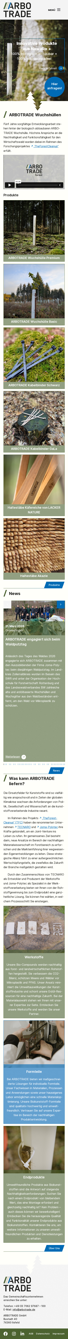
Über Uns (54, 1248)
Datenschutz (43, 1333)
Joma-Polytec (49, 827)
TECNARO (24, 827)
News (56, 770)
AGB (31, 1333)
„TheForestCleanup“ (46, 146)
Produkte (54, 584)
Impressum (59, 1333)
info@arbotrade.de (24, 1309)
